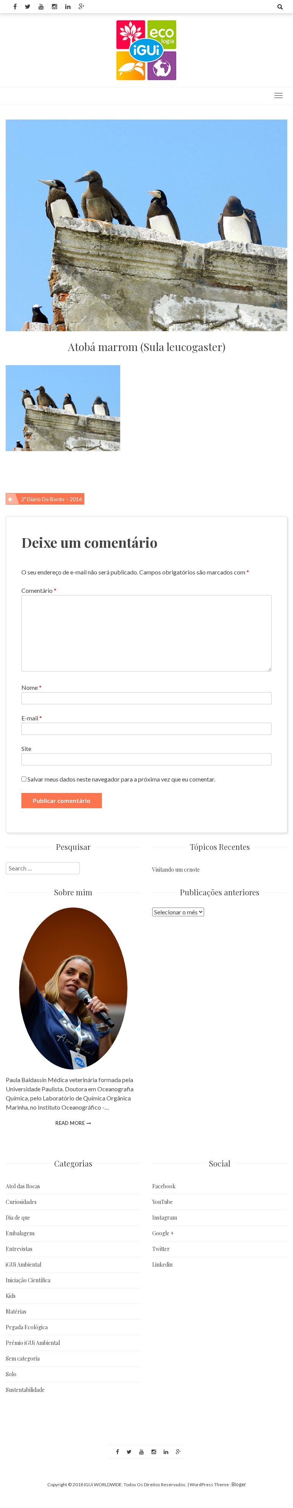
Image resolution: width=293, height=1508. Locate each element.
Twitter (161, 1248)
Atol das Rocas (23, 1186)
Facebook (163, 1186)
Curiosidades (21, 1201)
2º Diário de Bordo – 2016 (51, 499)
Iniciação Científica (28, 1280)
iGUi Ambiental (23, 1264)
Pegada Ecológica (27, 1327)
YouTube (162, 1201)
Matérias (16, 1311)
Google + (163, 1233)
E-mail (31, 718)
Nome (31, 687)
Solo (11, 1374)
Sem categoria (23, 1358)
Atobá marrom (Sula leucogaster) (146, 347)
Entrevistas (19, 1248)
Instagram (164, 1217)
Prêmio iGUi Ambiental (33, 1342)
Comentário (38, 590)
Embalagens (20, 1233)
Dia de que (18, 1217)
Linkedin (162, 1264)
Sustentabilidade (25, 1389)
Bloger (239, 1484)
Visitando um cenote (176, 869)
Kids (11, 1295)
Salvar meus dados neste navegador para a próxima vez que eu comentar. (121, 779)
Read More (70, 1123)
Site (26, 748)
